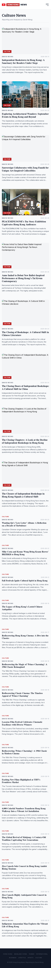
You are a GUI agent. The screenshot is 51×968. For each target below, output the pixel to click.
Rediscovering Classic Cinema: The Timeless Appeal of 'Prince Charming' (22, 694)
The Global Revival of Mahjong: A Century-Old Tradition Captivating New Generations (24, 838)
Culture (7, 51)
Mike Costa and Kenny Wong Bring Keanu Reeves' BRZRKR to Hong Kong (25, 553)
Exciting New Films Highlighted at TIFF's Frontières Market (21, 781)
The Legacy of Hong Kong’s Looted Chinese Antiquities (22, 608)
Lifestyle (22, 957)
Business (12, 957)
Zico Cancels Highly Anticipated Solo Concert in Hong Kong (24, 896)
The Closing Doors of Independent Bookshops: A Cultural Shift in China (25, 387)
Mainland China (20, 954)
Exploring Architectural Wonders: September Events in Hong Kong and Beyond (25, 115)
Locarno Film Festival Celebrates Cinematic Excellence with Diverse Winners (22, 723)
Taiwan (31, 954)
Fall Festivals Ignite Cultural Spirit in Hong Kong (24, 580)
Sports (30, 957)
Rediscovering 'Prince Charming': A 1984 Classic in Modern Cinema (24, 752)
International (42, 954)
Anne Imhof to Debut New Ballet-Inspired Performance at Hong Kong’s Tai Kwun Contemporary (23, 278)
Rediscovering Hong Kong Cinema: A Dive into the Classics (25, 637)
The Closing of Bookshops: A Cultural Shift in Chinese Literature (25, 333)
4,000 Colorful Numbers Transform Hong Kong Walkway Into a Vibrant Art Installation (24, 810)
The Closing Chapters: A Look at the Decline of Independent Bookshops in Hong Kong (25, 441)
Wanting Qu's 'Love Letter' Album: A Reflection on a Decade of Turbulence (24, 524)
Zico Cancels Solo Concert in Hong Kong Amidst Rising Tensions (24, 867)
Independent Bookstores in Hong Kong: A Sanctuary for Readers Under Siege (23, 61)
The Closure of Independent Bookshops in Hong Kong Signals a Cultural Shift (23, 495)
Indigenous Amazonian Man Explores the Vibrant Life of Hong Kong (25, 925)
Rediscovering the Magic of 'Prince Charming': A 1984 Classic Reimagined (24, 666)
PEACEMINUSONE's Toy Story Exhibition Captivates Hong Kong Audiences (24, 223)
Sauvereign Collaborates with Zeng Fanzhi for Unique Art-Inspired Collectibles (25, 169)
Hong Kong (7, 954)
